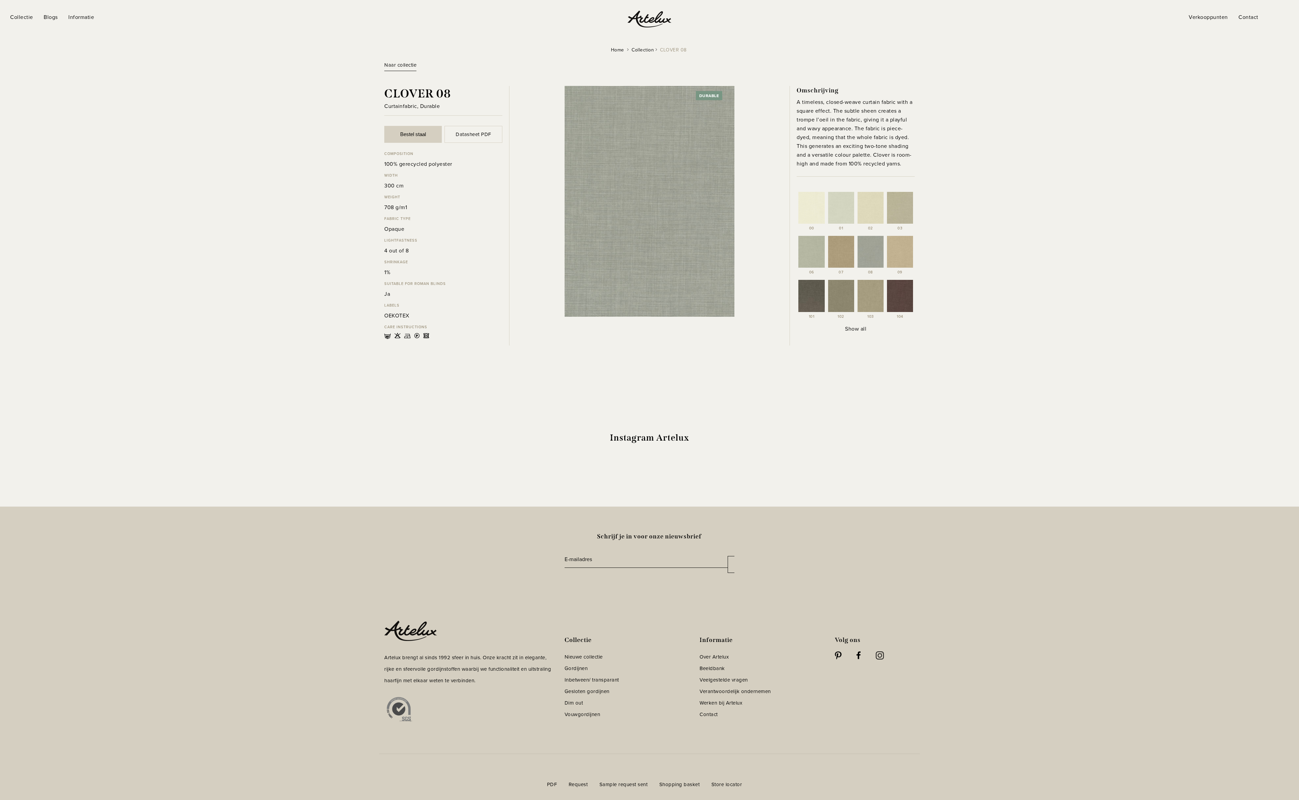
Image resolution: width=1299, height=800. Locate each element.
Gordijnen (576, 668)
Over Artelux (714, 656)
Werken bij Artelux (721, 702)
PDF (552, 784)
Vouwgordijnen (582, 714)
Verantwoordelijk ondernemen (735, 691)
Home (617, 49)
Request (578, 784)
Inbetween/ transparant (592, 679)
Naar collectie (400, 64)
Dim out (574, 702)
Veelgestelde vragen (724, 679)
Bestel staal (413, 134)
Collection (643, 49)
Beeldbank (712, 668)
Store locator (726, 784)
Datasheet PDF (473, 134)
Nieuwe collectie (584, 656)
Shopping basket (679, 784)
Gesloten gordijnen (587, 691)
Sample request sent (623, 784)
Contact (709, 714)
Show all (855, 328)
